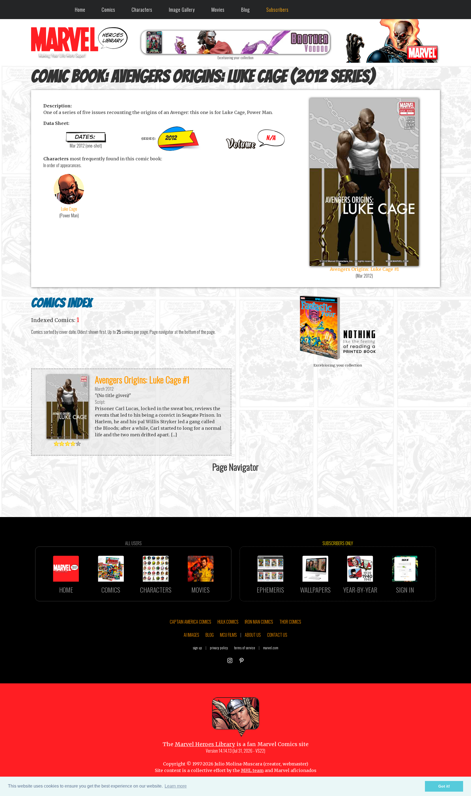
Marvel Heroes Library (205, 744)
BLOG (210, 635)
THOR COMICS (290, 621)
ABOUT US (253, 635)
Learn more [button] (176, 786)
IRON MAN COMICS (259, 621)
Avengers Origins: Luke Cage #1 (142, 379)
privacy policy (219, 647)
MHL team (252, 770)
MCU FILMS (228, 635)
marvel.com (270, 647)
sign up (197, 647)
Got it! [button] (444, 786)
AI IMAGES (191, 635)
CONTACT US (277, 635)
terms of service (244, 647)
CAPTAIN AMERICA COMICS (190, 621)
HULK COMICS (228, 621)
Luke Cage (69, 209)
